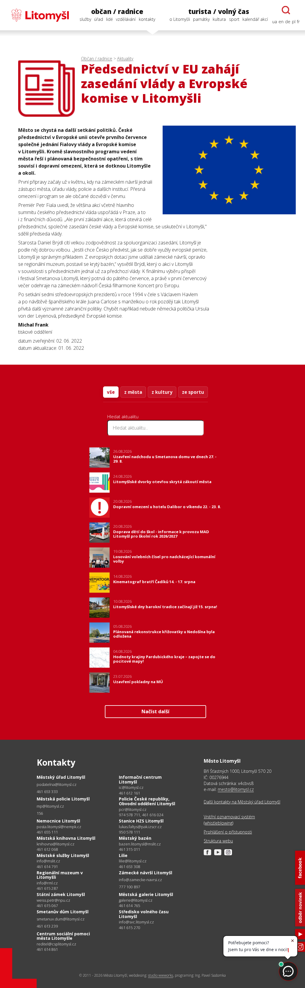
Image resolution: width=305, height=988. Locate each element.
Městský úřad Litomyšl (61, 777)
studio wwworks (160, 975)
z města (133, 392)
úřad (98, 19)
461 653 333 (47, 791)
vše (111, 392)
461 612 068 (47, 849)
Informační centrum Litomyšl (140, 779)
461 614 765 (129, 905)
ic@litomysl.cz (131, 787)
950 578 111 (129, 832)
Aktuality (125, 58)
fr (298, 21)
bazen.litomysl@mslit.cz (140, 844)
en (281, 21)
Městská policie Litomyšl (63, 799)
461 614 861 (47, 949)
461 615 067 (47, 905)
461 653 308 (129, 866)
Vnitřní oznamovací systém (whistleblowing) (229, 819)
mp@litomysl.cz (50, 806)
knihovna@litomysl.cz (55, 844)
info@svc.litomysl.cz (136, 922)
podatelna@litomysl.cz (57, 784)
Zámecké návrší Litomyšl (145, 872)
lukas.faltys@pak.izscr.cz (140, 827)
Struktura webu (218, 841)
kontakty (147, 19)
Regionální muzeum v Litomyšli (60, 875)
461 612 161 (129, 793)
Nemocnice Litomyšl (58, 821)
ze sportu (193, 392)
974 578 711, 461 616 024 (141, 814)
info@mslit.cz (48, 861)
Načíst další (155, 711)
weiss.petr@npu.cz (53, 900)
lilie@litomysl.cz (133, 861)
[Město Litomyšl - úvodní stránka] (37, 15)
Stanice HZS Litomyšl (141, 821)
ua (274, 21)
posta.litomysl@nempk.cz (59, 827)
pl (293, 21)
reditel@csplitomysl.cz (56, 944)
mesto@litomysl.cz (236, 789)
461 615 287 (47, 888)
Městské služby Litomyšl (63, 855)
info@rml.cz (47, 883)
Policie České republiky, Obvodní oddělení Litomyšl (147, 801)
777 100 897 (129, 886)
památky (201, 19)
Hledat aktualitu (123, 416)
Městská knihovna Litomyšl (66, 838)
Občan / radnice (96, 58)
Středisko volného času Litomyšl (144, 914)
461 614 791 (47, 866)
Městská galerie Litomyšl (146, 894)
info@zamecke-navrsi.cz (140, 880)
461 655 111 (47, 832)
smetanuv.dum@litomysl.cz (61, 919)
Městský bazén (135, 838)
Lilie (123, 855)
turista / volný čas (218, 11)
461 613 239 (47, 926)
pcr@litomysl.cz (133, 809)
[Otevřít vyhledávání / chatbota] (286, 10)
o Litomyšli (179, 19)
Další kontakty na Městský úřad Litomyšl (242, 802)
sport (234, 19)
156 (40, 813)
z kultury (162, 392)
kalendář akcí (255, 19)
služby (85, 19)
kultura (219, 19)
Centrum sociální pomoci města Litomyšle (63, 936)
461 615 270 (129, 927)
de (287, 21)
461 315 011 (129, 849)
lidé (109, 19)
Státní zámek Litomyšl (61, 894)
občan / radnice (117, 11)
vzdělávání (126, 19)
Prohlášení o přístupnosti (228, 832)
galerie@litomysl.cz (135, 900)
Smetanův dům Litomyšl (62, 911)
